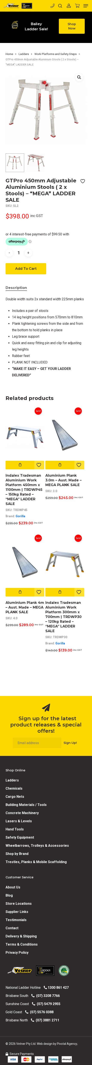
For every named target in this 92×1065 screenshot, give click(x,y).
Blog (9, 895)
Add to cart (26, 269)
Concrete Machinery (22, 813)
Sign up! (70, 743)
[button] (72, 26)
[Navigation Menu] (85, 6)
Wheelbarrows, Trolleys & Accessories (37, 846)
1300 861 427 (58, 988)
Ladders (24, 54)
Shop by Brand (17, 854)
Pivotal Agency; (67, 1043)
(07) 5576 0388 (40, 1012)
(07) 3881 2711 (46, 1020)
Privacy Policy (17, 953)
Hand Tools (15, 829)
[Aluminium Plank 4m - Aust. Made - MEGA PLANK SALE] (25, 564)
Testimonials (16, 920)
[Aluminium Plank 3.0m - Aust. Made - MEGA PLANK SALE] (64, 437)
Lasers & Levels (19, 821)
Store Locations (19, 904)
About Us (13, 887)
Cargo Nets (15, 797)
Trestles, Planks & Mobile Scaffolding (36, 862)
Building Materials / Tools (26, 805)
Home (9, 54)
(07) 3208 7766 (47, 996)
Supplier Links (17, 912)
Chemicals (14, 788)
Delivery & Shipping (21, 936)
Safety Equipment (20, 837)
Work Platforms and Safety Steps (55, 54)
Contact (12, 928)
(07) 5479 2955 (47, 1004)
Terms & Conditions (22, 944)
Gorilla (20, 516)
